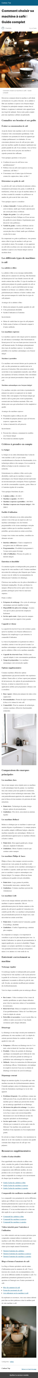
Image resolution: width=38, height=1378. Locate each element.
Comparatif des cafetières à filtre (13, 1216)
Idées (12, 1361)
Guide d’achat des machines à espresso (15, 1185)
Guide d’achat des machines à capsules (15, 1188)
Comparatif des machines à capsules (14, 1222)
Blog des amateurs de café (11, 1287)
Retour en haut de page (29, 1369)
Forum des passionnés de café (12, 1290)
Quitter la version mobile (19, 1375)
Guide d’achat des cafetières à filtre (14, 1183)
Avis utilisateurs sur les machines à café (15, 1293)
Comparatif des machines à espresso (14, 1219)
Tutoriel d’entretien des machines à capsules (17, 1256)
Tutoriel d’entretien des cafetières (13, 1251)
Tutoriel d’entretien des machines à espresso (17, 1254)
